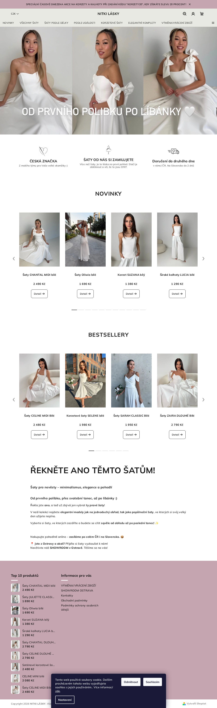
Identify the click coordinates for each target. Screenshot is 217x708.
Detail (37, 293)
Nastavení (65, 699)
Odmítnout (131, 682)
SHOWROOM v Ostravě (66, 547)
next (203, 258)
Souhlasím (152, 682)
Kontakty (67, 595)
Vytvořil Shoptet (196, 703)
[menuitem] (8, 23)
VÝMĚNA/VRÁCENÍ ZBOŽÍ (78, 585)
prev (13, 258)
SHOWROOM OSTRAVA (77, 590)
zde (57, 691)
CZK (13, 13)
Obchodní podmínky (74, 600)
